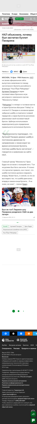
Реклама (17, 348)
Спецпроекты (7, 348)
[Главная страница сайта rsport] (12, 19)
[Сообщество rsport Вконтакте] (21, 334)
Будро (24, 184)
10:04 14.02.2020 (7, 28)
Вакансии (5, 357)
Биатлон (26, 345)
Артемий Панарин (16, 226)
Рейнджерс (7, 105)
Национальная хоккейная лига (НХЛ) (15, 229)
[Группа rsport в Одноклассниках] (29, 334)
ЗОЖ (32, 345)
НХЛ (31, 77)
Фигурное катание (15, 345)
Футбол (4, 345)
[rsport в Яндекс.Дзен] (13, 334)
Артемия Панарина (10, 91)
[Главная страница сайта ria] (2, 19)
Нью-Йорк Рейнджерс (10, 233)
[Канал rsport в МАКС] (5, 334)
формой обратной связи (26, 398)
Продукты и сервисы (29, 348)
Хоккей (5, 226)
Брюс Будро (28, 226)
